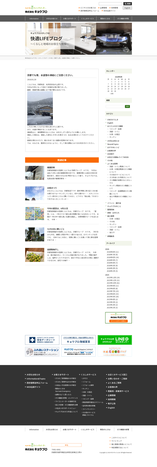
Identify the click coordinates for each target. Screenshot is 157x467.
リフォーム (86, 382)
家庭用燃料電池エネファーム (92, 402)
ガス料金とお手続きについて (120, 177)
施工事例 (110, 216)
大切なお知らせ (113, 141)
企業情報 (103, 7)
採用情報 (114, 7)
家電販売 (110, 236)
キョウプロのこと (114, 206)
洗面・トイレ (114, 131)
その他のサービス (88, 412)
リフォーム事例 (88, 385)
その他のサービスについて (119, 174)
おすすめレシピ (113, 147)
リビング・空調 (115, 129)
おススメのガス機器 (115, 126)
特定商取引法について (119, 447)
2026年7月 (111, 254)
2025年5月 (111, 296)
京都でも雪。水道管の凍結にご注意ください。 (50, 75)
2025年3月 (111, 302)
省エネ (112, 232)
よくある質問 (112, 163)
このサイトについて (119, 437)
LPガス (85, 378)
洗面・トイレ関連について (119, 166)
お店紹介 (110, 154)
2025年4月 (111, 299)
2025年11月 (111, 280)
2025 (107, 275)
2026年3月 (111, 265)
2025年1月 (111, 307)
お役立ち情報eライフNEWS (118, 157)
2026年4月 (111, 262)
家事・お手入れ (113, 212)
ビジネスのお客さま (88, 7)
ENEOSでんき (112, 119)
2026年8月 (111, 252)
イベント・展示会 (114, 203)
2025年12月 (111, 277)
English (127, 8)
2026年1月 (111, 271)
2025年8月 (111, 288)
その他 (109, 160)
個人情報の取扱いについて (121, 444)
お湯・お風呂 (114, 134)
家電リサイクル (88, 415)
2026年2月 (111, 268)
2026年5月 (111, 260)
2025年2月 (111, 304)
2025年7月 (111, 291)
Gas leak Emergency (63, 391)
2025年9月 (111, 285)
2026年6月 (111, 257)
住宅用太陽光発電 (88, 405)
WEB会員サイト (109, 10)
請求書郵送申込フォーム (89, 10)
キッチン (112, 137)
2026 (107, 249)
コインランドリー (88, 409)
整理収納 (110, 209)
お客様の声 (111, 150)
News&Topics (113, 144)
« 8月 (111, 93)
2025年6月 (111, 294)
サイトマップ (116, 441)
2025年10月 (111, 283)
